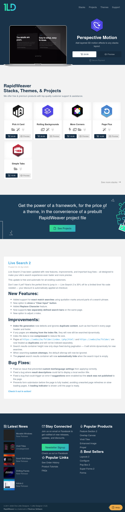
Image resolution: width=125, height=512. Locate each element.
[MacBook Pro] (38, 39)
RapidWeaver (9, 509)
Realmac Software (35, 509)
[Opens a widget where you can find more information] (116, 508)
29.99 (86, 54)
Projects (93, 7)
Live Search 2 (19, 263)
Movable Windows (24, 435)
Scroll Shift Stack (23, 459)
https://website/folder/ (95, 339)
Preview (111, 54)
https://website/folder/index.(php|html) (48, 339)
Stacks (82, 7)
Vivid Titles (22, 447)
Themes (104, 7)
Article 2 (22, 484)
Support (116, 7)
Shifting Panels (22, 472)
